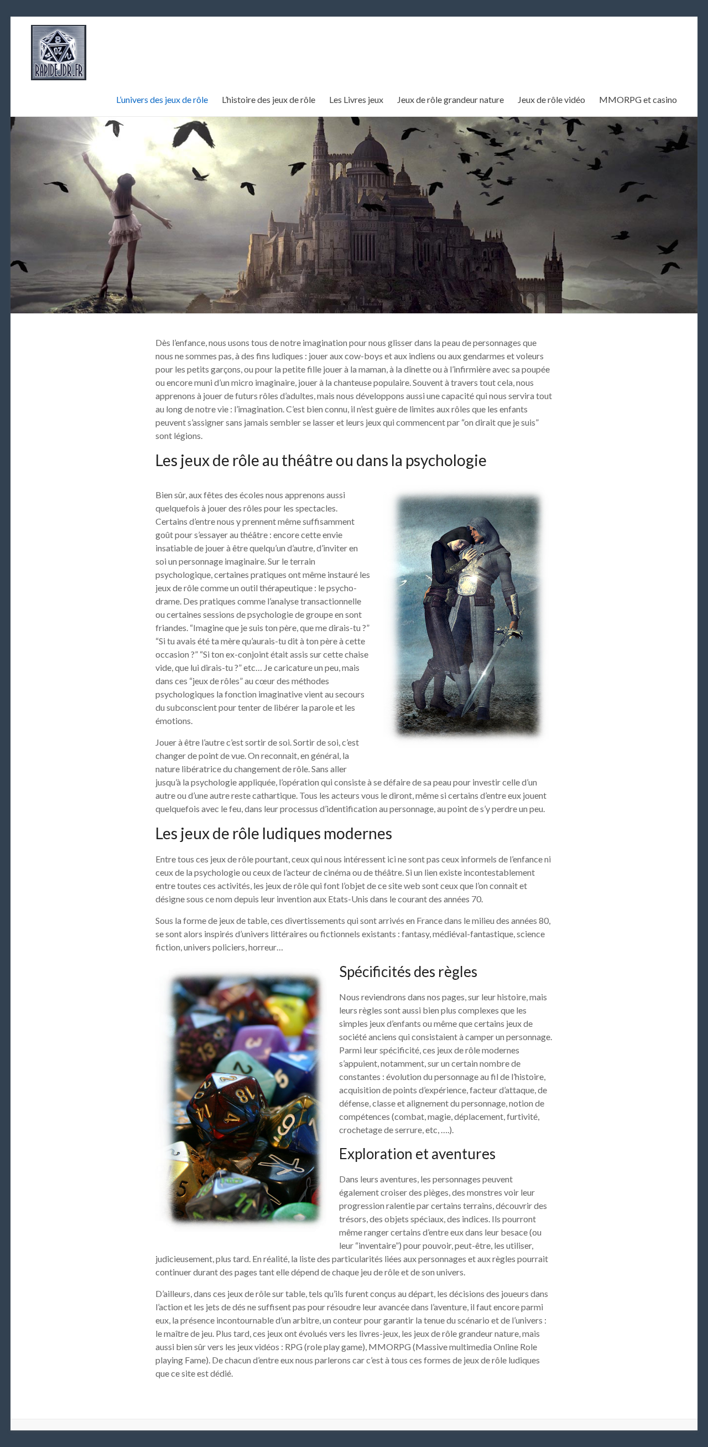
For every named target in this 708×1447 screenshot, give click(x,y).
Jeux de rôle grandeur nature (450, 99)
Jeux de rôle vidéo (551, 99)
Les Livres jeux (356, 99)
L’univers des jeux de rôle (162, 99)
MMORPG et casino (638, 99)
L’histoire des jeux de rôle (268, 99)
